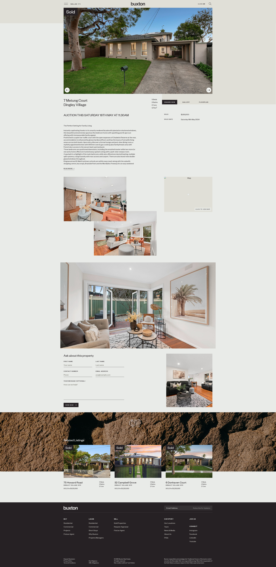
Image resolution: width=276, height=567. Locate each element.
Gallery (186, 102)
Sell (116, 519)
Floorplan (203, 102)
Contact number (71, 371)
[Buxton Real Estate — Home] (138, 4)
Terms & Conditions (70, 563)
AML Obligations (94, 563)
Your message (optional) (74, 381)
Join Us (192, 519)
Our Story (168, 519)
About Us (167, 534)
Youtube (192, 541)
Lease (91, 519)
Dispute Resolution (69, 559)
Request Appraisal (121, 526)
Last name (100, 361)
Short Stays (93, 530)
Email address (102, 371)
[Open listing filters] (210, 4)
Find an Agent (69, 534)
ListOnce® (124, 563)
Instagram (193, 530)
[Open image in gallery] (125, 233)
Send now (69, 405)
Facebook (193, 534)
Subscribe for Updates (201, 508)
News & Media (169, 530)
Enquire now (169, 102)
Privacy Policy (68, 561)
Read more (68, 168)
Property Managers (96, 537)
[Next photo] (208, 90)
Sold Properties (120, 523)
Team (166, 526)
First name (68, 361)
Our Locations (169, 523)
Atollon (132, 563)
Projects (67, 530)
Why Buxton (93, 534)
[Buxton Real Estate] (75, 508)
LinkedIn (192, 537)
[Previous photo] (67, 90)
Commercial (68, 526)
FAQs (166, 537)
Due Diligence (93, 561)
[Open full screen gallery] (138, 51)
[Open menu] (66, 4)
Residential (68, 523)
